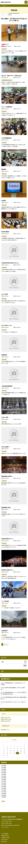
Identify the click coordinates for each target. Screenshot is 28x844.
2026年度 (3, 765)
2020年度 (3, 776)
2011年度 (3, 792)
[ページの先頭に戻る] (26, 842)
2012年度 (3, 790)
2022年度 (3, 772)
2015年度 (3, 785)
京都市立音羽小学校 (5, 717)
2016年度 (3, 783)
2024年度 (3, 769)
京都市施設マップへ (5, 729)
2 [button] (4, 644)
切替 (25, 665)
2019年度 (3, 778)
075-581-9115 (8, 821)
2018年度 (3, 779)
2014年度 (3, 786)
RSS (4, 801)
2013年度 (3, 788)
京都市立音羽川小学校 (6, 719)
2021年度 (3, 774)
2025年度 (3, 767)
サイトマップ (5, 827)
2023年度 (3, 771)
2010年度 (3, 793)
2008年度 (3, 797)
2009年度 (3, 795)
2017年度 (3, 781)
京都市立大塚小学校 (5, 721)
